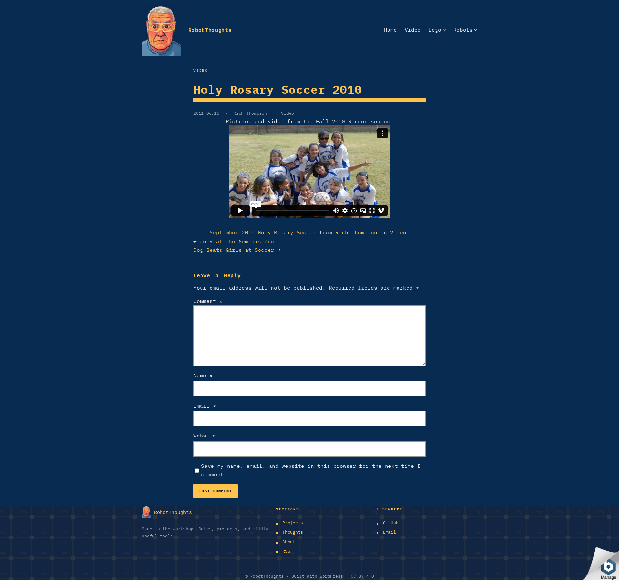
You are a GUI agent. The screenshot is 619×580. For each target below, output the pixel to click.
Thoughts (292, 532)
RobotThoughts (209, 29)
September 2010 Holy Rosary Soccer (263, 232)
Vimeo (398, 232)
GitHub (390, 523)
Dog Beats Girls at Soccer (233, 250)
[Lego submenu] (444, 29)
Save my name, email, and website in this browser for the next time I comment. (310, 470)
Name (203, 375)
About (288, 542)
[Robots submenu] (475, 29)
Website (204, 435)
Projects (292, 523)
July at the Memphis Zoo (237, 241)
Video (200, 70)
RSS (286, 551)
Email (204, 405)
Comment (207, 301)
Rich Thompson (250, 113)
